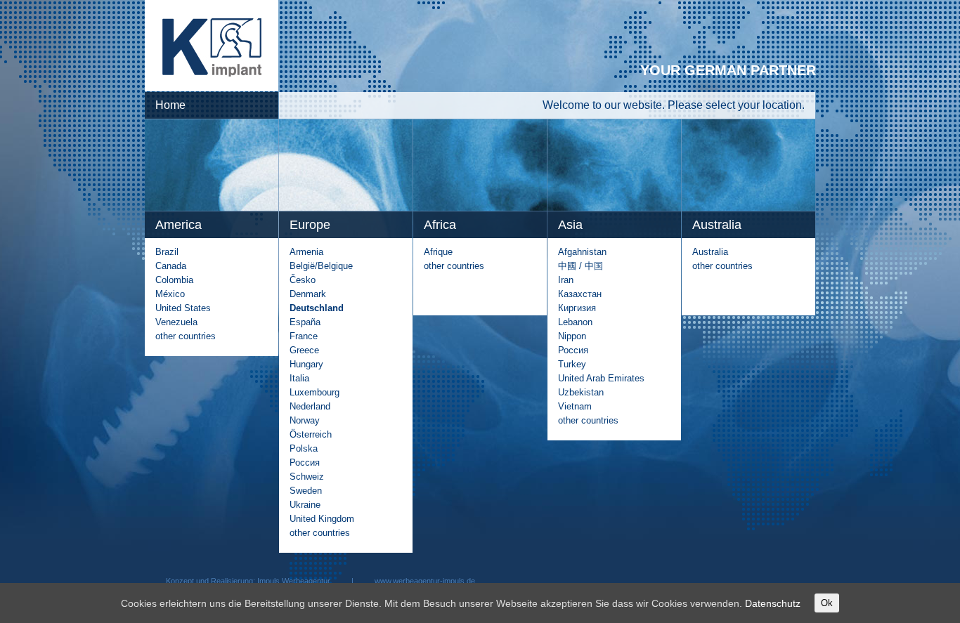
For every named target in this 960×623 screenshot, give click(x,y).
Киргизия (577, 308)
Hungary (306, 364)
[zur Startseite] (211, 87)
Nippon (572, 336)
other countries (185, 336)
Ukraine (305, 504)
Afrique (438, 252)
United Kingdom (322, 518)
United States (183, 308)
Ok (827, 603)
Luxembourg (314, 392)
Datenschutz (772, 603)
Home (170, 105)
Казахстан (580, 294)
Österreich (311, 434)
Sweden (306, 490)
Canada (170, 266)
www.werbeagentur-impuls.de (425, 581)
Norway (305, 420)
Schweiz (307, 476)
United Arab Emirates (601, 378)
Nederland (310, 406)
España (305, 322)
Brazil (167, 252)
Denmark (308, 294)
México (170, 294)
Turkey (572, 364)
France (304, 336)
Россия (305, 462)
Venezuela (176, 322)
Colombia (174, 280)
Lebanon (575, 322)
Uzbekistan (581, 392)
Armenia (306, 252)
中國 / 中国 (580, 266)
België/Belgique (321, 266)
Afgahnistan (582, 252)
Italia (299, 378)
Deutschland (317, 308)
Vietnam (575, 406)
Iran (565, 280)
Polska (304, 448)
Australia (710, 252)
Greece (304, 350)
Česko (303, 280)
